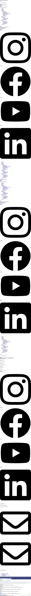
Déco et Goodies (5, 176)
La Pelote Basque (5, 172)
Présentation (4, 165)
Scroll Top (6, 0)
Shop (2, 348)
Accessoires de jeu (5, 350)
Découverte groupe (5, 342)
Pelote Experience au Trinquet (6, 166)
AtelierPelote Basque (3, 170)
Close (1, 6)
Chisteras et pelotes (5, 175)
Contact (2, 352)
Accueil (2, 336)
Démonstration (5, 169)
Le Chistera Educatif (5, 346)
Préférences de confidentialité (4, 578)
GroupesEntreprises (3, 164)
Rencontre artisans (5, 167)
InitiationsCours (3, 163)
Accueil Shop (4, 174)
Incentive (4, 168)
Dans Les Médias (4, 173)
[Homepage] (3, 179)
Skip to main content (2, 0)
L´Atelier (4, 171)
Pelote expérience (5, 340)
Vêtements (4, 177)
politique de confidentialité (3, 595)
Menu (1, 5)
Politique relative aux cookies (9, 595)
